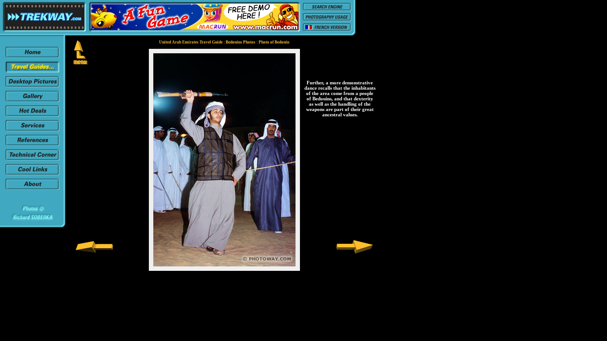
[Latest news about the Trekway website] (32, 56)
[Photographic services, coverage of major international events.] (32, 129)
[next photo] (354, 251)
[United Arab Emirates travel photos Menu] (80, 62)
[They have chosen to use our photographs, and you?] (32, 144)
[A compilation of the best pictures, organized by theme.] (32, 100)
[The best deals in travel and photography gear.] (32, 115)
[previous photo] (94, 251)
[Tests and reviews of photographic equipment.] (32, 159)
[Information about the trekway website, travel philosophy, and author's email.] (32, 188)
